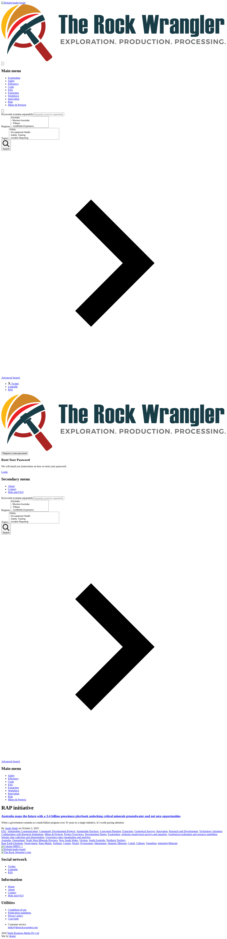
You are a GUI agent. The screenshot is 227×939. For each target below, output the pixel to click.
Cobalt (131, 843)
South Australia (97, 840)
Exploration (14, 77)
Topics (4, 138)
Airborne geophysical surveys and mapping (144, 834)
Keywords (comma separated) (17, 114)
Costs (11, 86)
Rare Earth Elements (12, 843)
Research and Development (183, 831)
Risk (10, 101)
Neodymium (30, 843)
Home (11, 886)
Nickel (75, 843)
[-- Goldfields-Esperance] (30, 126)
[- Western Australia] (30, 120)
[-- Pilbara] (30, 123)
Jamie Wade (11, 828)
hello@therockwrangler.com (23, 927)
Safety (11, 80)
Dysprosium (86, 843)
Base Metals (45, 843)
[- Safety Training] (34, 135)
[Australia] (30, 117)
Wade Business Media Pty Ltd (23, 933)
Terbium (57, 843)
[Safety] (34, 129)
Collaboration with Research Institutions (22, 834)
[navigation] (113, 485)
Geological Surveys (144, 831)
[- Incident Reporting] (34, 138)
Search (6, 149)
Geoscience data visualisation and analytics (68, 837)
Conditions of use (17, 909)
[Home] (113, 60)
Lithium (140, 843)
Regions (5, 126)
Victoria (83, 840)
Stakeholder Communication (23, 831)
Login (4, 472)
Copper (67, 843)
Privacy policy (15, 915)
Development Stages (96, 834)
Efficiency (13, 83)
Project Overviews (74, 834)
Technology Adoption (210, 831)
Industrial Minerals (167, 843)
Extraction (13, 92)
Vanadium (151, 843)
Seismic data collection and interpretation (22, 837)
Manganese (100, 843)
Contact (12, 489)
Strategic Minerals (117, 843)
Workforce (13, 95)
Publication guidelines (19, 912)
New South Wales (68, 840)
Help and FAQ (16, 492)
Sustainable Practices (88, 831)
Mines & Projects (17, 104)
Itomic (12, 936)
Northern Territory (116, 840)
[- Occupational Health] (34, 132)
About (11, 486)
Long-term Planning (110, 831)
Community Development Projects (57, 831)
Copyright (13, 918)
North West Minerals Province (42, 840)
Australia (6, 840)
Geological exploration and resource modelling (192, 834)
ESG (10, 89)
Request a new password (15, 453)
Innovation (13, 98)
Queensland (18, 840)
